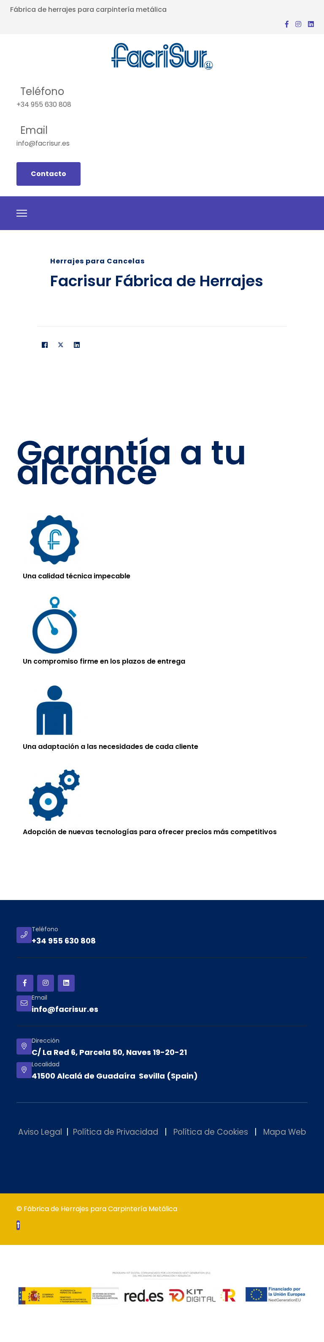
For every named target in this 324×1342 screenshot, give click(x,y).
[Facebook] (45, 345)
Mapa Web (284, 1132)
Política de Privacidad (115, 1132)
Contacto (48, 174)
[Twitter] (61, 345)
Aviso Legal (40, 1132)
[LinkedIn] (77, 345)
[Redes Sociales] (298, 24)
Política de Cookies (210, 1132)
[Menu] (21, 213)
